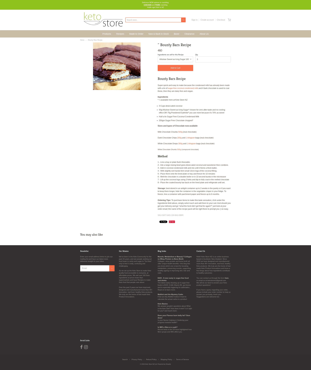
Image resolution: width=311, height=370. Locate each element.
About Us (204, 34)
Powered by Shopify (164, 364)
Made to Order (136, 34)
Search (125, 359)
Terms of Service (182, 359)
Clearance (189, 34)
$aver (176, 34)
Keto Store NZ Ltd (151, 364)
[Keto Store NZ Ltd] (102, 20)
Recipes (120, 34)
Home (82, 40)
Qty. (196, 55)
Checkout (221, 20)
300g (180, 144)
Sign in (194, 20)
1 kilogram (190, 138)
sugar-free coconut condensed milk (183, 88)
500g (180, 132)
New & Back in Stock (158, 34)
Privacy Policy (137, 359)
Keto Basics (163, 304)
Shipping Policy (166, 359)
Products (106, 34)
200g (179, 138)
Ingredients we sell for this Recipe (171, 55)
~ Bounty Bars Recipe (94, 40)
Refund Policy (151, 359)
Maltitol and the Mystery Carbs (170, 294)
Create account (207, 20)
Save (172, 222)
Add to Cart (175, 68)
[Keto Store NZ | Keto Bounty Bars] (117, 66)
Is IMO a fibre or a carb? (167, 327)
